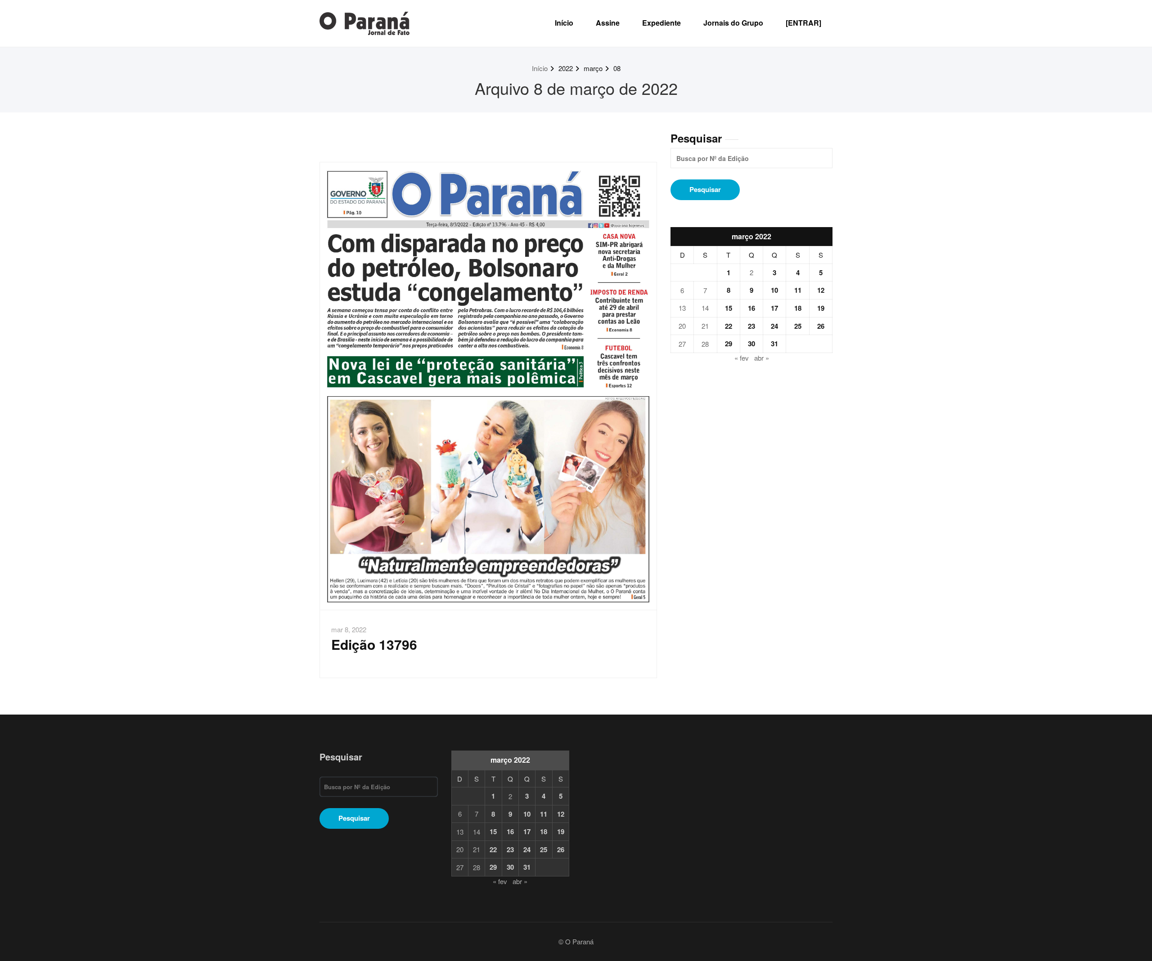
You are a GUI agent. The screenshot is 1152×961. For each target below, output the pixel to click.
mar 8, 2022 (348, 629)
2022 (565, 68)
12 (820, 290)
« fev (741, 357)
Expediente (661, 23)
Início (564, 23)
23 (751, 326)
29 (728, 344)
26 (820, 326)
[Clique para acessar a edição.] (488, 386)
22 (728, 326)
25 (797, 326)
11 (797, 290)
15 (728, 308)
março (593, 68)
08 (617, 68)
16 (751, 308)
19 (820, 308)
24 (774, 326)
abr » (761, 357)
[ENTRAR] (803, 23)
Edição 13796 (374, 644)
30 (751, 344)
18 (797, 308)
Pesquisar (696, 138)
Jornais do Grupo (733, 23)
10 (774, 290)
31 (774, 344)
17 (774, 308)
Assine (608, 23)
